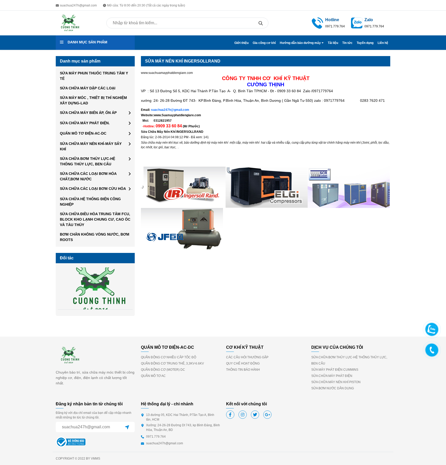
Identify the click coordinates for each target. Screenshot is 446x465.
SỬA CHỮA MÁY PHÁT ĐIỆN (331, 376)
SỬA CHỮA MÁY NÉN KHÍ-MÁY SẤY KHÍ (91, 146)
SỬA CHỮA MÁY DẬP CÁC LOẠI (87, 88)
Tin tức (347, 43)
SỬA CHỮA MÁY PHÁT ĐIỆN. (85, 123)
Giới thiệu (241, 43)
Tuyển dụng (365, 43)
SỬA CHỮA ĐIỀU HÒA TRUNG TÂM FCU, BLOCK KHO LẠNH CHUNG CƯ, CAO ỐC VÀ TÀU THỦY (95, 219)
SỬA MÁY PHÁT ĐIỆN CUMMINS (334, 369)
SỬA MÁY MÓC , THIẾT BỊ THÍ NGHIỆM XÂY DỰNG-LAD (93, 100)
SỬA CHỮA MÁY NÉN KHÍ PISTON (336, 382)
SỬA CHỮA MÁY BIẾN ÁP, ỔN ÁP (88, 113)
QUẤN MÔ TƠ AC (153, 376)
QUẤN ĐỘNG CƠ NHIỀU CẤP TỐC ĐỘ (168, 357)
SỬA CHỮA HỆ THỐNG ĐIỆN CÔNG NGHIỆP (90, 201)
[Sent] (127, 427)
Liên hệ (383, 43)
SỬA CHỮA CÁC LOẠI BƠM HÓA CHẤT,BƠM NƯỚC (88, 176)
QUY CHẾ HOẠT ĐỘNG (243, 363)
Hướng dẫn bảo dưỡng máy (301, 43)
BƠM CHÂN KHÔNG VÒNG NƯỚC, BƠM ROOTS (94, 237)
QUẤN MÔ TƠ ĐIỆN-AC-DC (83, 133)
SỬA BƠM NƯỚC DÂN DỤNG (332, 388)
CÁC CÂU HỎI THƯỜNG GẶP (247, 357)
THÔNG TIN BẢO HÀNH (243, 369)
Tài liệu (333, 43)
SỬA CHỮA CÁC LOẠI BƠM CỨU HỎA (93, 189)
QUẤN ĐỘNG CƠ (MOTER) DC (163, 369)
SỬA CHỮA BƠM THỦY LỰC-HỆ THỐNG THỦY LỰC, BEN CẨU (87, 161)
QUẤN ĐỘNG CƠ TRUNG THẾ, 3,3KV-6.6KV (172, 363)
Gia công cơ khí (264, 43)
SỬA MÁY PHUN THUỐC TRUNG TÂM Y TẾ (94, 76)
